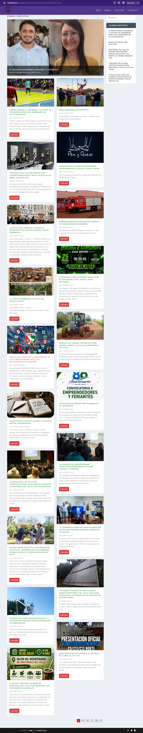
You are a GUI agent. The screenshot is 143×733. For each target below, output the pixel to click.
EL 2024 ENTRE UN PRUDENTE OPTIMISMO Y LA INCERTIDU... (34, 70)
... (91, 721)
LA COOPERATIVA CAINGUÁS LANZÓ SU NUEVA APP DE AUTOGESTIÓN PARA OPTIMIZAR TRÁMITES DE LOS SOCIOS (80, 530)
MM (31, 730)
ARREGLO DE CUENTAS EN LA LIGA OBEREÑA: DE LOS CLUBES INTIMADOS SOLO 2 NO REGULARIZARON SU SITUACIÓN (29, 359)
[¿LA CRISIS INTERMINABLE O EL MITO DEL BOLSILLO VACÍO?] (30, 282)
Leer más (14, 135)
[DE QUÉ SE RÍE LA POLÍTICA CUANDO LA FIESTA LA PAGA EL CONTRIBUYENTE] (30, 405)
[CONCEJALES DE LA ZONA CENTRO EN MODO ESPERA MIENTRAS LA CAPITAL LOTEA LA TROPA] (80, 147)
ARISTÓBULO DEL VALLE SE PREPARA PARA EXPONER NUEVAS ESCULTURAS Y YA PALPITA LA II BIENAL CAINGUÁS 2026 (30, 175)
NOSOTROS (119, 10)
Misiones (22, 365)
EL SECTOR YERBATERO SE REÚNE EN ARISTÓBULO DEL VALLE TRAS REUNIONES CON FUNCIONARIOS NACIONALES (29, 686)
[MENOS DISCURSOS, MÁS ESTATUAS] (80, 93)
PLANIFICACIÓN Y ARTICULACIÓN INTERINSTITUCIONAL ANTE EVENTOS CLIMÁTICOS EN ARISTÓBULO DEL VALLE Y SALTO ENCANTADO (30, 484)
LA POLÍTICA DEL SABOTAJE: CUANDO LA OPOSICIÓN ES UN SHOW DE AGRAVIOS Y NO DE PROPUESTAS (29, 230)
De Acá (38, 72)
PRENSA (107, 10)
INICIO (98, 10)
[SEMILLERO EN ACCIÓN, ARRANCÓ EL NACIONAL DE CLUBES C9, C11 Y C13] (80, 636)
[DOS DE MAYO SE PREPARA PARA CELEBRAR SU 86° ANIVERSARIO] (80, 386)
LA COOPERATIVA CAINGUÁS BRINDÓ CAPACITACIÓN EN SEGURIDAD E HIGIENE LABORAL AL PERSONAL (76, 466)
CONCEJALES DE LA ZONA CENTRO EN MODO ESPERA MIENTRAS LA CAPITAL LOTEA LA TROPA (121, 66)
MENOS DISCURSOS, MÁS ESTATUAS (74, 110)
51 (96, 721)
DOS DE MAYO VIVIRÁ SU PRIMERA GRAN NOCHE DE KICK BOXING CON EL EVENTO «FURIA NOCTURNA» (79, 279)
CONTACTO (133, 10)
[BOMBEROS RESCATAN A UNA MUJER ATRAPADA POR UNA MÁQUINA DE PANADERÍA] (80, 204)
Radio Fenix (22, 72)
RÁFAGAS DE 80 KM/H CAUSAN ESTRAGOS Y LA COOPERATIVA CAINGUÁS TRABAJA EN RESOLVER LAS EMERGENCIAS (30, 620)
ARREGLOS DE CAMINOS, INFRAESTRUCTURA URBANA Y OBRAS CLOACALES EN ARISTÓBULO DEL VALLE (79, 345)
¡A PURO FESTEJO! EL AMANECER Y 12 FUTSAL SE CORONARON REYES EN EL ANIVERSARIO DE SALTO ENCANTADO (30, 112)
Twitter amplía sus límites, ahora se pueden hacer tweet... (40, 3)
